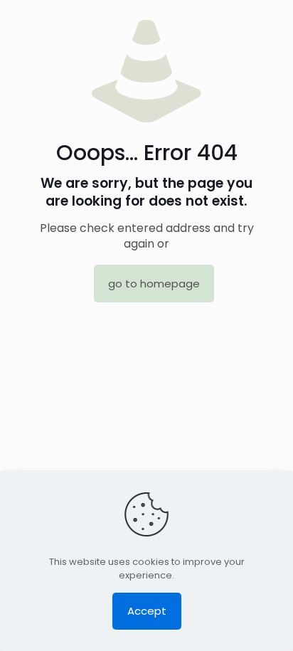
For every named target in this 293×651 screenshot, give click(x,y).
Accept (146, 610)
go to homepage (154, 283)
